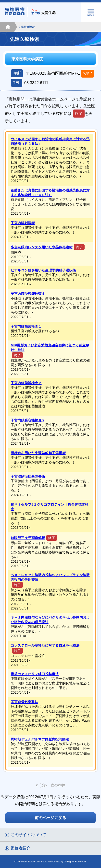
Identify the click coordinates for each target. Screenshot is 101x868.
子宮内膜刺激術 (23, 223)
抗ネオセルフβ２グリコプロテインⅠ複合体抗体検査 (49, 506)
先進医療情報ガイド (17, 12)
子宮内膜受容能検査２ (28, 420)
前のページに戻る (50, 818)
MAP (86, 73)
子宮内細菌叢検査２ (26, 383)
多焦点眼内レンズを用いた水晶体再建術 (42, 247)
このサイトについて (28, 835)
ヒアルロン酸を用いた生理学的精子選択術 (43, 270)
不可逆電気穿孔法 (24, 702)
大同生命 (44, 12)
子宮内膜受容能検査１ (28, 294)
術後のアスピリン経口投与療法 (35, 674)
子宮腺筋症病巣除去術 (28, 476)
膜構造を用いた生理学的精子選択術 (38, 453)
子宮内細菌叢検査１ (26, 326)
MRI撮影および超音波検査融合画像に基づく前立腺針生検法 (50, 347)
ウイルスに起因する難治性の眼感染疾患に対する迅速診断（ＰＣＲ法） (50, 141)
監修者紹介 (20, 848)
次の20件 (58, 785)
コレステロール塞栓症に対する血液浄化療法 (45, 645)
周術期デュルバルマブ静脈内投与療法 (40, 739)
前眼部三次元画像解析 (28, 538)
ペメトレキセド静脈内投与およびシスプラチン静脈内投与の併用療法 (50, 577)
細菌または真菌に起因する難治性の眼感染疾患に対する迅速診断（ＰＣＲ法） (50, 192)
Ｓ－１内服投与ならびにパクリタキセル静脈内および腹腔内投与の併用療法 (50, 619)
